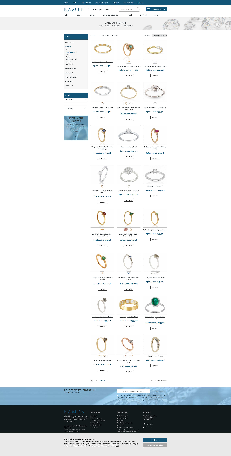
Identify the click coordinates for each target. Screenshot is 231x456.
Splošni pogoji (123, 416)
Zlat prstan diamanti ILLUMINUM (129, 190)
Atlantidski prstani (71, 77)
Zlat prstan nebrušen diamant (155, 277)
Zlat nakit (68, 47)
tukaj (117, 446)
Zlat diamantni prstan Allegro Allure (155, 66)
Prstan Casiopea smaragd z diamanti (155, 230)
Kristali (92, 15)
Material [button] (68, 104)
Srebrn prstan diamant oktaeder (102, 317)
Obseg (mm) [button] (69, 108)
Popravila (121, 420)
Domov (66, 2)
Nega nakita (116, 2)
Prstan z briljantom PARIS (129, 147)
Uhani (68, 54)
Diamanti (68, 62)
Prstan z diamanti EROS (155, 356)
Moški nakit (68, 81)
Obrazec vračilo (123, 418)
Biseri (79, 15)
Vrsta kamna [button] (69, 99)
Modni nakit (69, 73)
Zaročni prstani (71, 52)
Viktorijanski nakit (71, 59)
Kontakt (75, 2)
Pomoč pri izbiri (128, 2)
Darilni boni (69, 85)
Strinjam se (155, 440)
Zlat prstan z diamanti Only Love (102, 62)
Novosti (143, 15)
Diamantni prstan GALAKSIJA (129, 317)
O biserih (121, 425)
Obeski (68, 57)
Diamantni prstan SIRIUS (155, 186)
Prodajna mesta (86, 2)
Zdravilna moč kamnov (125, 423)
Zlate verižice (70, 64)
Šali (130, 15)
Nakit (66, 15)
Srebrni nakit (69, 42)
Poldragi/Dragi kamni (111, 15)
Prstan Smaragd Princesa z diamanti (128, 66)
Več (76, 137)
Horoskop (140, 2)
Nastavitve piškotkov (155, 445)
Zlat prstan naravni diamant (102, 360)
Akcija (157, 15)
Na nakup (102, 71)
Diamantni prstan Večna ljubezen (102, 108)
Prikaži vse (114, 35)
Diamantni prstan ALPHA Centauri (155, 108)
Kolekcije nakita (70, 68)
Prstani (68, 50)
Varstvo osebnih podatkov (126, 427)
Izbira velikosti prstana (101, 2)
